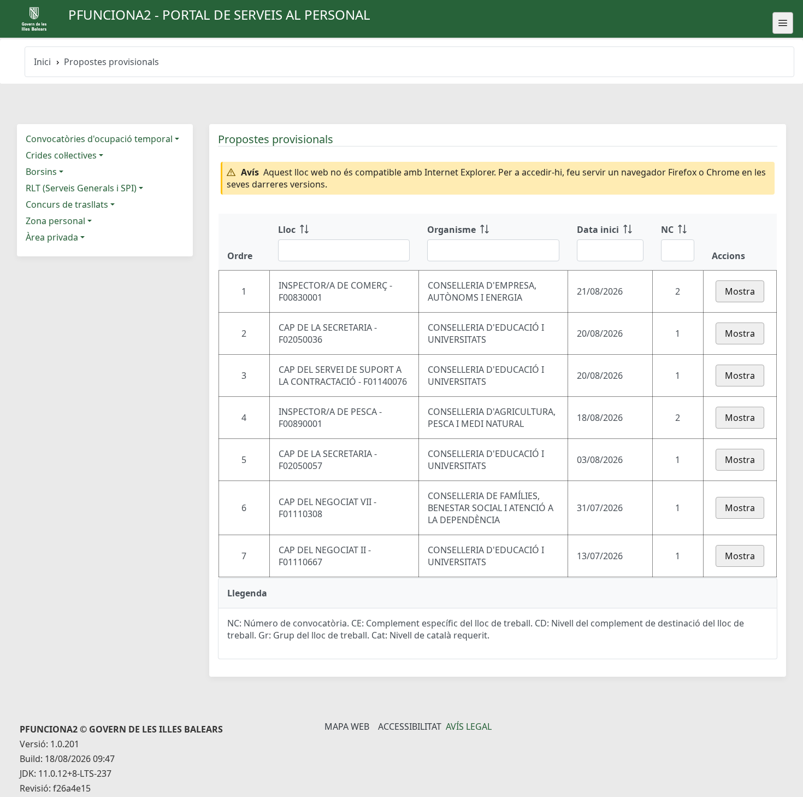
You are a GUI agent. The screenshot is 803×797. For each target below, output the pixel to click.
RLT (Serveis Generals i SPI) (81, 188)
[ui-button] (782, 23)
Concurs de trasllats (67, 204)
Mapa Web (346, 726)
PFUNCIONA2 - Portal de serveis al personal (219, 14)
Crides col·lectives (61, 155)
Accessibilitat (409, 726)
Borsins (41, 172)
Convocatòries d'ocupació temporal (99, 139)
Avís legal (469, 726)
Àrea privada (52, 237)
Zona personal (55, 221)
